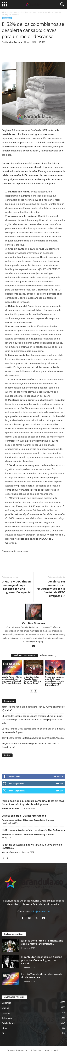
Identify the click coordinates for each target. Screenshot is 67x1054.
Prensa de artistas (10, 808)
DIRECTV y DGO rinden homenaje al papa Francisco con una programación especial (16, 587)
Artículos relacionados (24, 655)
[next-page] (35, 691)
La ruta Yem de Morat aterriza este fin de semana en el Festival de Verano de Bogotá (11, 680)
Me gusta (58, 776)
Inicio (4, 12)
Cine (4, 1033)
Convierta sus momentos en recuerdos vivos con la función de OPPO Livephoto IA (50, 588)
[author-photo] (33, 612)
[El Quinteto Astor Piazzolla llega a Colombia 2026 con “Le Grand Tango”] (34, 667)
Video (4, 1028)
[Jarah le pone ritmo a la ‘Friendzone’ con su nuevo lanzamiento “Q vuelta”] (10, 945)
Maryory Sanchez (10, 852)
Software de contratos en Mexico (45, 1050)
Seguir (59, 783)
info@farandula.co (40, 911)
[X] (37, 918)
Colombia (13, 12)
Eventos (6, 1013)
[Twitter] (13, 54)
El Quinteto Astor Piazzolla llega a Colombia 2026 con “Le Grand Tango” (32, 680)
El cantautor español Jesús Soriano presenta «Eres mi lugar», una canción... (41, 960)
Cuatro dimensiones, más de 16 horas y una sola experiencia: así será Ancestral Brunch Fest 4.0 (54, 681)
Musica (5, 1008)
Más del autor (46, 655)
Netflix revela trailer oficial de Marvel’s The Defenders (33, 830)
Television (7, 1018)
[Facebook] (5, 54)
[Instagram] (30, 918)
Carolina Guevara (13, 42)
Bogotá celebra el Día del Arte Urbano (24, 815)
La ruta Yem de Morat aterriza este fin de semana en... (41, 975)
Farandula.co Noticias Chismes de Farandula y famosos (28, 820)
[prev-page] (31, 691)
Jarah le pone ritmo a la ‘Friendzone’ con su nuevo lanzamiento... (42, 942)
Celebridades (8, 1023)
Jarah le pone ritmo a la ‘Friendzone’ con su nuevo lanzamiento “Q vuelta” (33, 709)
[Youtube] (33, 646)
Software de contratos (17, 1050)
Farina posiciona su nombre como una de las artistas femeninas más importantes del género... (33, 802)
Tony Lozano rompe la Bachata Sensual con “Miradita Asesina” (33, 738)
